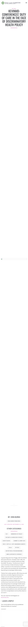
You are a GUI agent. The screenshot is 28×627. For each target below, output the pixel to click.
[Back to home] (10, 2)
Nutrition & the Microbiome (14, 551)
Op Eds (14, 8)
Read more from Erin (14, 521)
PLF (7, 534)
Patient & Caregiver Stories (14, 537)
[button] (26, 2)
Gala (10, 547)
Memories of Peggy (16, 534)
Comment (3, 609)
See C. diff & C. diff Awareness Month (14, 544)
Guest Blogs (6, 540)
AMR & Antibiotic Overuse (14, 554)
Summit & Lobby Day (19, 540)
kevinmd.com (5, 597)
